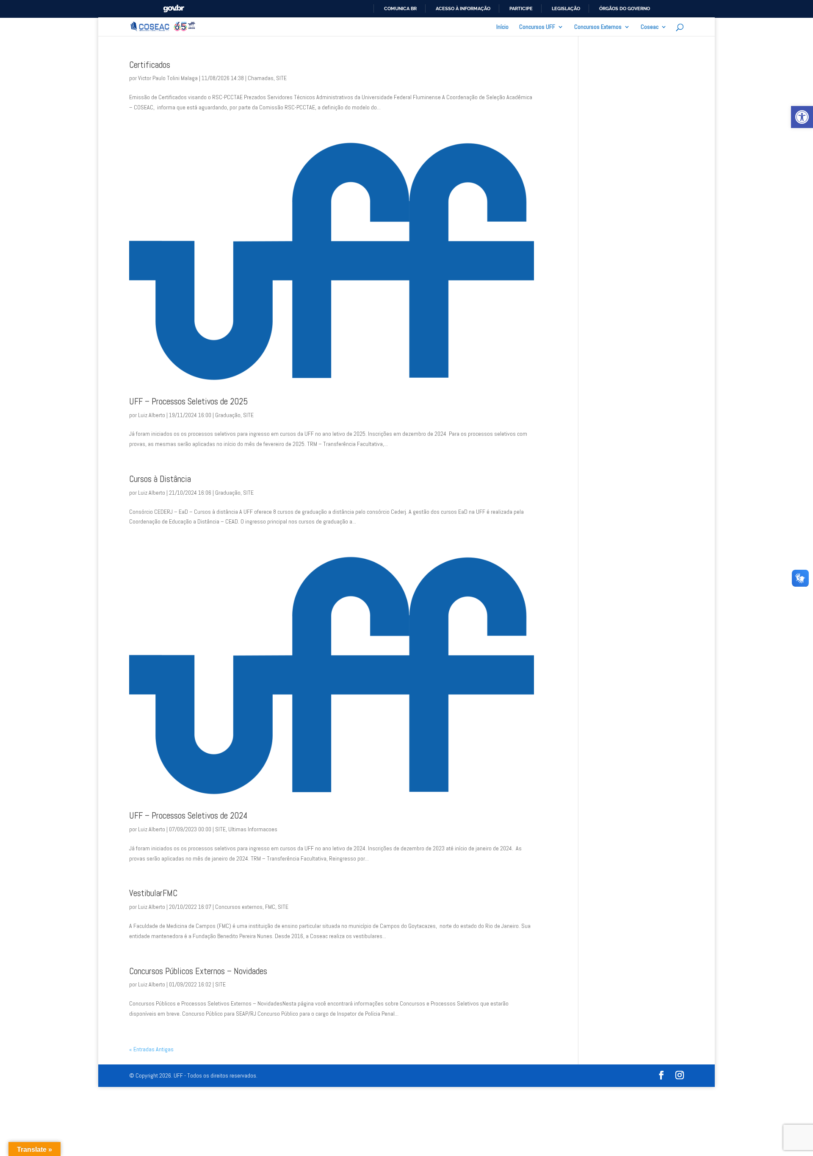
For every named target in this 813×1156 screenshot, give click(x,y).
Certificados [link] (149, 64)
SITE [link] (281, 78)
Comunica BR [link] (400, 8)
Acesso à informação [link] (463, 8)
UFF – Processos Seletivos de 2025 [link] (188, 401)
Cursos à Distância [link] (160, 479)
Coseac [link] (649, 27)
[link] (802, 117)
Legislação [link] (566, 8)
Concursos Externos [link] (598, 27)
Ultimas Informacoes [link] (252, 829)
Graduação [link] (228, 415)
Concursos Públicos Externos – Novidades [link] (198, 971)
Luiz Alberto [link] (151, 415)
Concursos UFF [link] (537, 27)
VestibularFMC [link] (153, 893)
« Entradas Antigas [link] (151, 1049)
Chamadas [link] (261, 78)
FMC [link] (270, 907)
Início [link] (502, 27)
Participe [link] (521, 8)
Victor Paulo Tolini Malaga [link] (168, 78)
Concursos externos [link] (239, 907)
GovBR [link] (173, 9)
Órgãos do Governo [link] (624, 8)
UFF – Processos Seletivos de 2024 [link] (188, 815)
